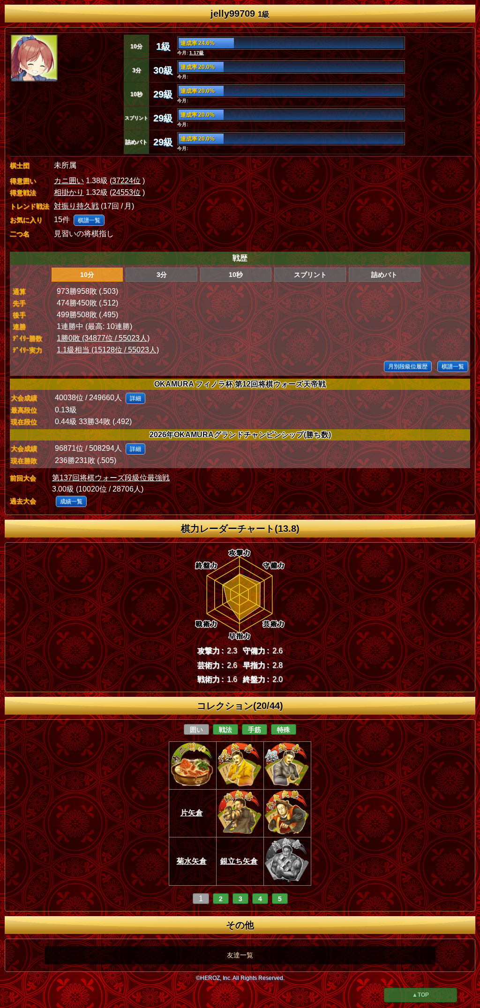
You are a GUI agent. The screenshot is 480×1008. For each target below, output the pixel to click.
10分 (87, 274)
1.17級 (196, 52)
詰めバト (384, 274)
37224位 (126, 181)
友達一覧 (240, 955)
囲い (196, 729)
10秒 (236, 274)
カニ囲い (69, 181)
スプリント (310, 274)
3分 (162, 274)
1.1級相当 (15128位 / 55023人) (108, 350)
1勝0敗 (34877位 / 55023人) (103, 338)
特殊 (283, 729)
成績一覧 (71, 501)
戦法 (225, 729)
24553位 (126, 192)
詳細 (135, 398)
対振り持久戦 (76, 206)
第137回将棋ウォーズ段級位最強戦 (111, 478)
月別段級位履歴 (408, 366)
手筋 (254, 729)
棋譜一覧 (89, 220)
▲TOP (420, 995)
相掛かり (69, 192)
